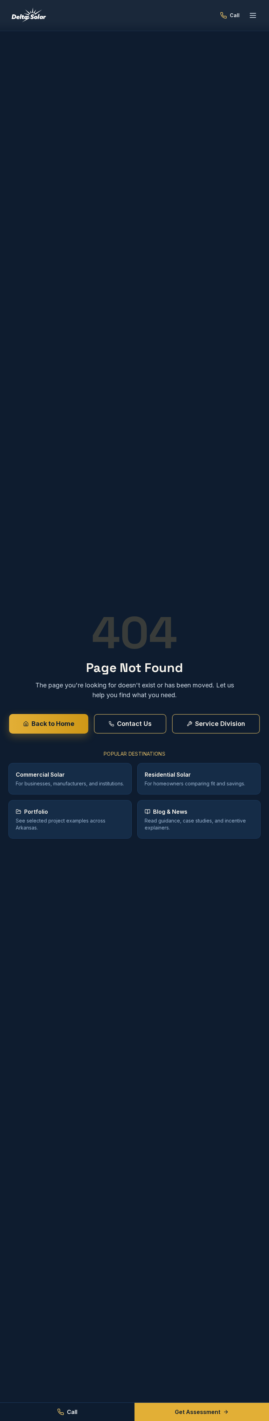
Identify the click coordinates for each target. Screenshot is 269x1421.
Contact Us (134, 723)
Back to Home (53, 723)
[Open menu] (253, 15)
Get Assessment (197, 1411)
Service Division (220, 723)
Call (72, 1411)
